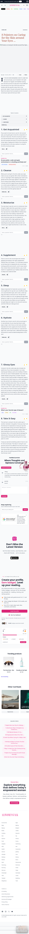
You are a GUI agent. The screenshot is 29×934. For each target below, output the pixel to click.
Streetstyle (4, 872)
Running (4, 867)
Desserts (17, 833)
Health (3, 849)
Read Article (13, 712)
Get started (23, 642)
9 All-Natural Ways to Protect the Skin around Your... (14, 742)
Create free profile (14, 611)
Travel (17, 875)
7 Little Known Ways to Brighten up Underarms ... (14, 728)
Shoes (17, 867)
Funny (17, 841)
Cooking (8, 9)
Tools (17, 880)
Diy (11, 9)
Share (25, 74)
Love (25, 9)
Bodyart (17, 828)
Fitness (17, 838)
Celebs (17, 830)
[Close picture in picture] (17, 927)
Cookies (6, 412)
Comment (4, 496)
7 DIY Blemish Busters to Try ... (14, 732)
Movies (3, 859)
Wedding (18, 878)
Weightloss (4, 880)
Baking (17, 825)
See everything (5, 676)
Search (25, 509)
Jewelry (17, 851)
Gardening (16, 9)
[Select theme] (24, 5)
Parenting (4, 865)
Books (3, 830)
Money (17, 857)
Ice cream (14, 412)
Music (17, 859)
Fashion (3, 838)
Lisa (3, 74)
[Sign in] (27, 5)
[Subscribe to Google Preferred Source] (9, 519)
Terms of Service (5, 904)
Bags (3, 825)
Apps (17, 822)
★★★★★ (25, 29)
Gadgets (3, 843)
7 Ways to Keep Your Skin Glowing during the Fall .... (14, 749)
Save (20, 74)
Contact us (4, 888)
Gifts (3, 846)
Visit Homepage (14, 802)
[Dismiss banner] (26, 515)
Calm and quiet (4, 164)
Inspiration (18, 849)
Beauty (21, 9)
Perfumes (18, 865)
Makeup (3, 857)
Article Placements (6, 894)
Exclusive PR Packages (7, 899)
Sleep (17, 870)
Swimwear (18, 872)
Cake (3, 412)
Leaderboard (5, 642)
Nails (3, 862)
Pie (10, 412)
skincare (4, 29)
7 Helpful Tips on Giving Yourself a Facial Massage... (14, 753)
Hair (16, 846)
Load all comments (6, 467)
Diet (2, 836)
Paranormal (18, 862)
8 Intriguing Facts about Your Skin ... (14, 735)
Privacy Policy (5, 902)
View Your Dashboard (16, 615)
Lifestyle (3, 854)
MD (13, 74)
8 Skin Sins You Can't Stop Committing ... (14, 757)
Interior (3, 851)
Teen (3, 875)
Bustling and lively (12, 164)
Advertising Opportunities (7, 896)
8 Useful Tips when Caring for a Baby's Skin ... (14, 738)
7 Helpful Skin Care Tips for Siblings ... (14, 725)
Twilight (3, 878)
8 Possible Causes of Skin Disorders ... (14, 746)
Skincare (3, 9)
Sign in (3, 619)
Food (3, 841)
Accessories (4, 822)
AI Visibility (4, 891)
